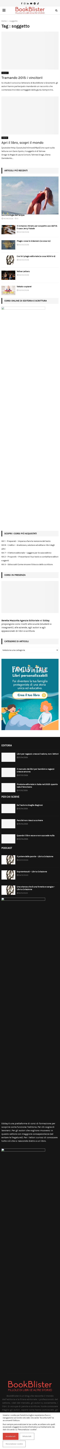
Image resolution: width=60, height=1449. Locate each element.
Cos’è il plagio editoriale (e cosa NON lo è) (36, 256)
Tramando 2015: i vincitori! (22, 78)
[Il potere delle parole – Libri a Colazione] (8, 859)
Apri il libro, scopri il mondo (22, 143)
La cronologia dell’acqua (12, 215)
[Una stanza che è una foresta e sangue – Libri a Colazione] (8, 890)
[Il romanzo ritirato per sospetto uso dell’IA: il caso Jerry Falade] (8, 229)
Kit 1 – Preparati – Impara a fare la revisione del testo (26, 541)
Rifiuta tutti (27, 1436)
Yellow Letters (23, 271)
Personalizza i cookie (14, 1444)
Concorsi (5, 73)
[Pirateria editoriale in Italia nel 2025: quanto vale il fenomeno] (8, 787)
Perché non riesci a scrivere (30, 820)
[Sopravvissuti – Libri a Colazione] (8, 875)
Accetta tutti (11, 1436)
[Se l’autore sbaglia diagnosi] (8, 808)
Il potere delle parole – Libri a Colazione (35, 856)
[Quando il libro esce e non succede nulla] (8, 838)
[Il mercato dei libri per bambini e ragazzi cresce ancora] (8, 772)
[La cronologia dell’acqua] (30, 195)
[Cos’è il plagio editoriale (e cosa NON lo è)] (8, 260)
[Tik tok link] (38, 3)
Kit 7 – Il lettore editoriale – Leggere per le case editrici (26, 553)
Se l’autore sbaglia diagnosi (30, 805)
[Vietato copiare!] (8, 290)
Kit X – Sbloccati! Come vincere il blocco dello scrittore (27, 564)
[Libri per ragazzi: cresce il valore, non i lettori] (8, 757)
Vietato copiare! (24, 286)
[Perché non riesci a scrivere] (8, 823)
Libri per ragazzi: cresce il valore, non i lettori (38, 754)
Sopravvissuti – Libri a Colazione (32, 871)
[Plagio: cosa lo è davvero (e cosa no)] (8, 244)
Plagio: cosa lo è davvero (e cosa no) (34, 241)
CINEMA (4, 138)
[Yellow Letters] (8, 275)
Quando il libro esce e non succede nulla (35, 835)
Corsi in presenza (14, 575)
